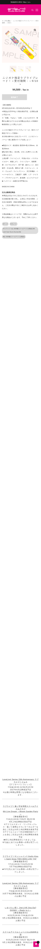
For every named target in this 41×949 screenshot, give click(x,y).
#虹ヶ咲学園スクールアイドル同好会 (14, 236)
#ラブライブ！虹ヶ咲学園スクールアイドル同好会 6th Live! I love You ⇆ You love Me (19, 230)
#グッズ (5, 224)
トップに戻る (6, 21)
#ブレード (13, 224)
